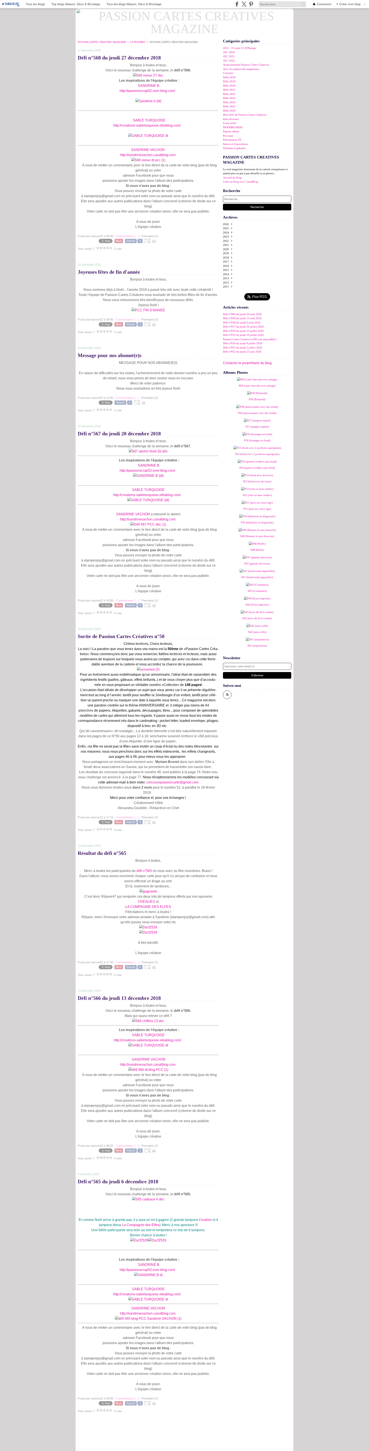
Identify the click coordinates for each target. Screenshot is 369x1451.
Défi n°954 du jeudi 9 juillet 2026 (242, 343)
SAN (141, 85)
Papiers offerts (231, 131)
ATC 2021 (229, 56)
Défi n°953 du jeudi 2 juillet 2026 (242, 347)
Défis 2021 (229, 89)
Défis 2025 (229, 106)
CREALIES (146, 901)
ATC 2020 (229, 52)
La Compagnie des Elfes (140, 1225)
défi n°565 (144, 871)
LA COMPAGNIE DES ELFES (148, 907)
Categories (137, 42)
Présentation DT (232, 139)
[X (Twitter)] (244, 4)
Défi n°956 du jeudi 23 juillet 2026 (243, 330)
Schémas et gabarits (234, 148)
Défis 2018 (229, 77)
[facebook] (237, 4)
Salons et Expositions (235, 144)
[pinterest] (251, 4)
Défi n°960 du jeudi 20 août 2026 (242, 314)
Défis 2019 (229, 81)
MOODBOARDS (232, 127)
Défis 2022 (229, 94)
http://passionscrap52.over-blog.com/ (147, 91)
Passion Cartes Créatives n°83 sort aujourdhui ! (250, 339)
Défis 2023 (229, 98)
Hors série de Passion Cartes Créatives (244, 114)
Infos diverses (231, 119)
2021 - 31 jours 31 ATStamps (239, 48)
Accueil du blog (232, 177)
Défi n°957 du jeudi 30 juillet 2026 (243, 326)
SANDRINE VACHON (148, 150)
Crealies (205, 1220)
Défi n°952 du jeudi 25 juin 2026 (242, 351)
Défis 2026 (229, 110)
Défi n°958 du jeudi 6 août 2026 (241, 322)
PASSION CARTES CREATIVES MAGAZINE (102, 42)
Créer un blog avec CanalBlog (240, 181)
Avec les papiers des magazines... (242, 69)
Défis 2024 (229, 102)
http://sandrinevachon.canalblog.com (148, 155)
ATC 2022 (229, 60)
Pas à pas (228, 135)
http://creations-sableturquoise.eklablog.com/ (147, 125)
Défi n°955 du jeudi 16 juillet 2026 (243, 335)
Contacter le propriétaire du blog (247, 363)
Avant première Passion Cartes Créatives (246, 64)
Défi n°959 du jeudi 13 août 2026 (242, 318)
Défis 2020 (229, 85)
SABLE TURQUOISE (149, 120)
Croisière (228, 73)
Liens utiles (229, 123)
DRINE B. (152, 85)
